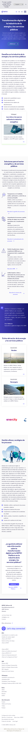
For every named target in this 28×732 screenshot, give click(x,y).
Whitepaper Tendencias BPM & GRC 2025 (11, 683)
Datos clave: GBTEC (18, 717)
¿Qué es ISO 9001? (6, 639)
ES (16, 11)
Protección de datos (6, 721)
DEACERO (4, 691)
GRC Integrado (5, 669)
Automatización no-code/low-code (9, 635)
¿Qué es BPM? (5, 649)
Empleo (3, 702)
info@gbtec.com (5, 617)
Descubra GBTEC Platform (13, 588)
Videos (3, 706)
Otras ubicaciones (6, 623)
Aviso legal (15, 721)
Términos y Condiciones (7, 717)
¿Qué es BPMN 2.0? (6, 653)
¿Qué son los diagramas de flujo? (9, 657)
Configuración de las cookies (8, 715)
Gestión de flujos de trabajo (8, 641)
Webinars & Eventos (6, 704)
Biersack (3, 693)
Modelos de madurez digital (8, 637)
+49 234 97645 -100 (6, 615)
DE (22, 11)
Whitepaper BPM (6, 679)
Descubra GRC (11, 269)
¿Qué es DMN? (5, 643)
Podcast (3, 708)
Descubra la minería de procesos (15, 293)
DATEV (3, 695)
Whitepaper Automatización (8, 677)
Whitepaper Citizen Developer (9, 681)
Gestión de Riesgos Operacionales (9, 667)
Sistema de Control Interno (8, 671)
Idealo (3, 689)
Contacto (4, 619)
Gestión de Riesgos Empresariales (9, 665)
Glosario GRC (5, 663)
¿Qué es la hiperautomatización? (9, 655)
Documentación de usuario (8, 719)
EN (19, 11)
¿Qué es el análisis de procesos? (9, 651)
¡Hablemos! (12, 44)
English (17, 4)
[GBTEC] (5, 11)
